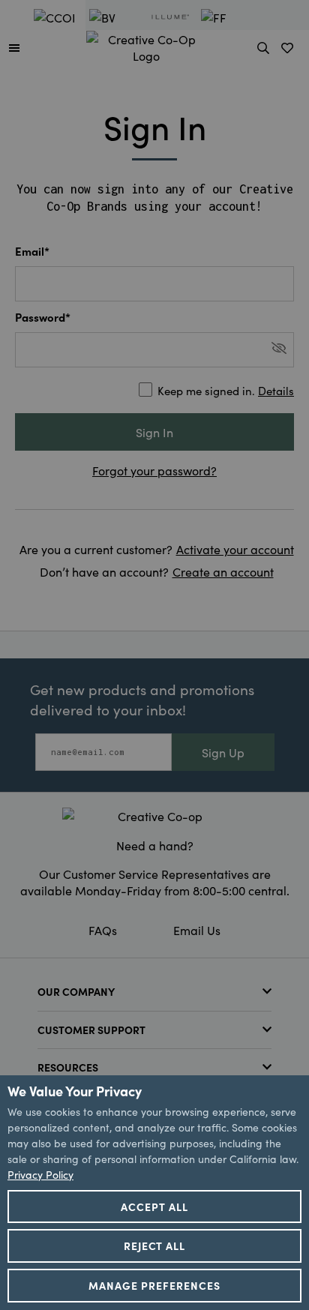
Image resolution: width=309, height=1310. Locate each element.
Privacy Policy (41, 1174)
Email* (32, 251)
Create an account (223, 571)
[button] (14, 47)
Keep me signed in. (226, 390)
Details (276, 390)
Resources (68, 1067)
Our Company (76, 991)
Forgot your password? (154, 470)
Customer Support (92, 1029)
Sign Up (223, 752)
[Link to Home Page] (146, 45)
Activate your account (235, 549)
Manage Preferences (154, 1285)
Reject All (155, 1245)
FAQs (102, 930)
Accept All (154, 1206)
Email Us (196, 930)
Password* (42, 317)
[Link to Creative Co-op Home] (154, 816)
